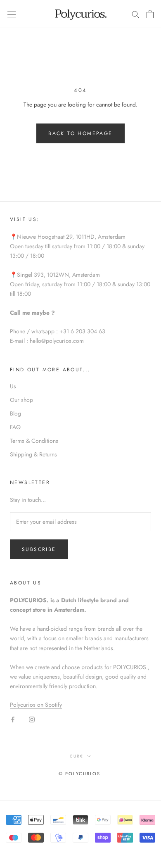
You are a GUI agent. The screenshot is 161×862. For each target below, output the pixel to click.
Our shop (21, 400)
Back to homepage (80, 133)
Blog (15, 413)
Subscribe (39, 549)
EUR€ (76, 756)
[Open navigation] (11, 14)
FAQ (15, 427)
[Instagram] (32, 719)
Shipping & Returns (33, 454)
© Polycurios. (81, 773)
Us (13, 386)
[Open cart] (150, 14)
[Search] (135, 13)
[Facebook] (13, 719)
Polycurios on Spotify (36, 705)
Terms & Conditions (34, 441)
